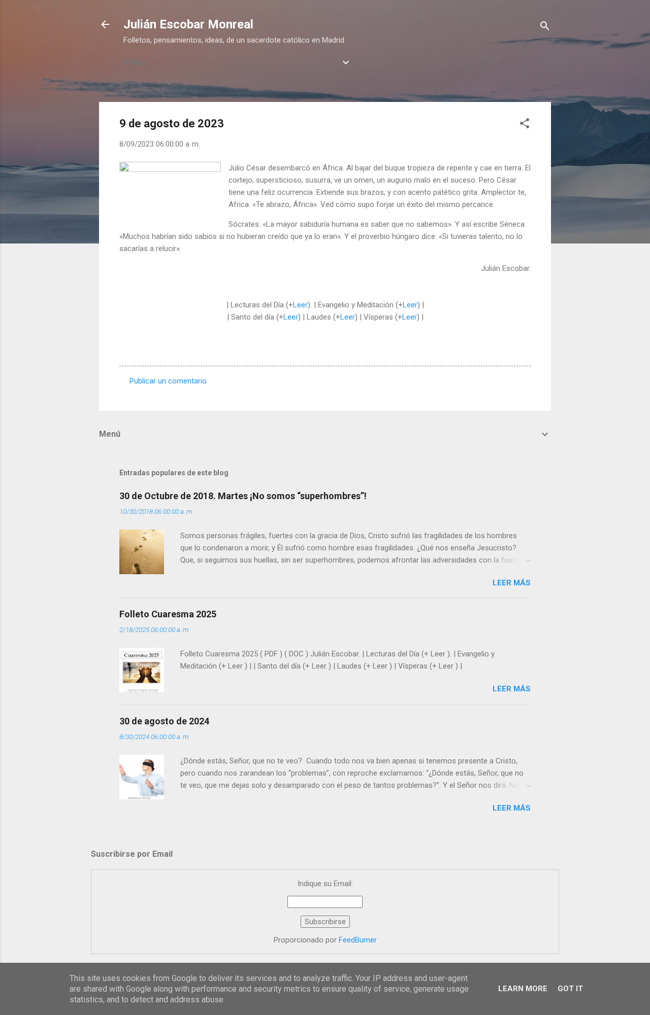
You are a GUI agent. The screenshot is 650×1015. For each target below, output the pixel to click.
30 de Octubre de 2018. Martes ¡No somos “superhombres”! (243, 496)
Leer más (512, 582)
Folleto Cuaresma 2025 (167, 614)
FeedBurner (358, 939)
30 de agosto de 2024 (164, 721)
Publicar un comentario (168, 381)
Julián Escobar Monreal (188, 24)
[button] (524, 125)
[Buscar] (545, 27)
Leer (300, 304)
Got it (570, 988)
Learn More (522, 988)
